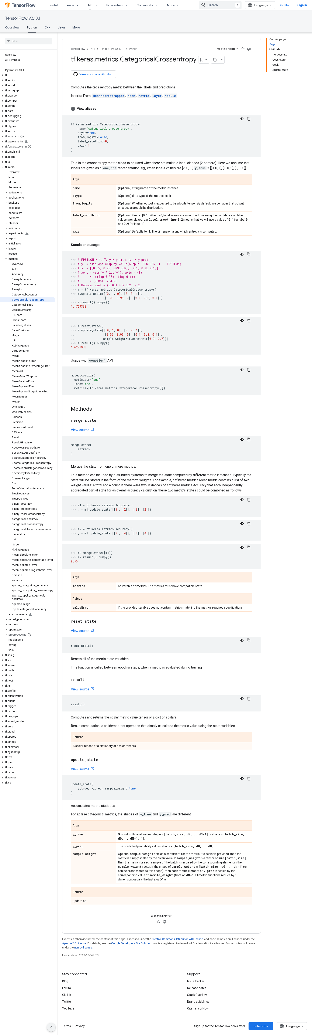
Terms (66, 1026)
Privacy (80, 1026)
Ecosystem (114, 5)
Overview (12, 27)
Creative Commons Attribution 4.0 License (177, 939)
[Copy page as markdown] (215, 59)
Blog (65, 981)
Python (32, 27)
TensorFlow (78, 48)
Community (144, 5)
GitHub (285, 5)
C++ (47, 27)
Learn (70, 5)
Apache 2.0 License (74, 943)
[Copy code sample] (248, 118)
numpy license (83, 947)
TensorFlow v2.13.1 (22, 18)
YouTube (68, 1008)
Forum (66, 988)
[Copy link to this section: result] (89, 680)
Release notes (196, 988)
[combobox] (220, 5)
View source (80, 430)
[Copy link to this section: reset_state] (100, 621)
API (90, 5)
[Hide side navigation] (51, 1027)
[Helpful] (242, 49)
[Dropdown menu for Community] (158, 5)
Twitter (67, 1001)
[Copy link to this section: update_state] (102, 759)
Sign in (302, 5)
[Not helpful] (249, 49)
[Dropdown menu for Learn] (79, 5)
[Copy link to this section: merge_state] (100, 420)
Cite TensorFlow (198, 1008)
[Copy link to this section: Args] (83, 179)
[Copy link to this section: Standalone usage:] (104, 244)
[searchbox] (28, 41)
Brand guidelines (198, 1001)
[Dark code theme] (242, 118)
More (171, 5)
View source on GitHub (95, 74)
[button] (27, 75)
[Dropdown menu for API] (97, 5)
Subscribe (261, 1026)
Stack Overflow (197, 995)
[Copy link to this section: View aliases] (100, 108)
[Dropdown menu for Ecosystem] (127, 5)
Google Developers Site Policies (130, 943)
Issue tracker (195, 981)
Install (53, 5)
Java (61, 27)
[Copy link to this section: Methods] (96, 409)
